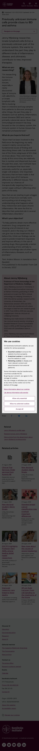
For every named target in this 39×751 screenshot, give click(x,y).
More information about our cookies (17, 389)
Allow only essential (19, 398)
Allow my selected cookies (19, 404)
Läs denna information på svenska (16, 393)
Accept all (19, 409)
